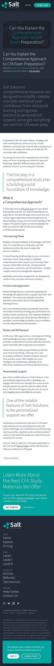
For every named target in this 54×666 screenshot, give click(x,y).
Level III (8, 564)
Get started (12, 507)
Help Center (11, 591)
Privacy (5, 613)
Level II (7, 560)
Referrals (9, 577)
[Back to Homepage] (27, 525)
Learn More (28, 507)
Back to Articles (12, 458)
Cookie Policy (31, 656)
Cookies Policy (21, 613)
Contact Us (10, 595)
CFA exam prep (27, 208)
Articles (8, 573)
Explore (8, 542)
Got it (13, 656)
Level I (7, 555)
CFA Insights (34, 71)
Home (7, 538)
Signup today (22, 446)
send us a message (25, 498)
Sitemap (31, 613)
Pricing (8, 546)
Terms (12, 613)
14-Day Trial (42, 5)
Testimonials (11, 582)
